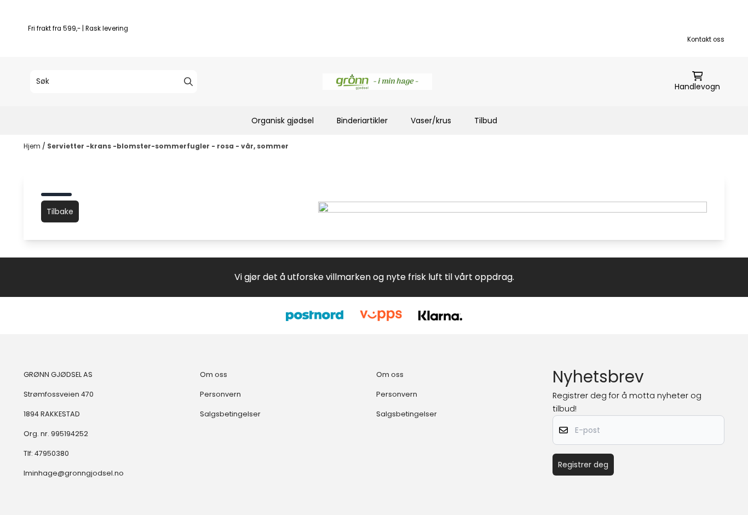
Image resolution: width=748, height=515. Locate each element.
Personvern (220, 394)
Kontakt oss (705, 39)
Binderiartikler (362, 120)
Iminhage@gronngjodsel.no (74, 473)
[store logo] (377, 81)
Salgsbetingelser (230, 414)
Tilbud (485, 120)
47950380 (51, 453)
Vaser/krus (431, 120)
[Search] (188, 81)
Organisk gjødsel (282, 120)
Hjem (33, 146)
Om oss (213, 374)
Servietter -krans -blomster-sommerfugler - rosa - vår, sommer (168, 146)
